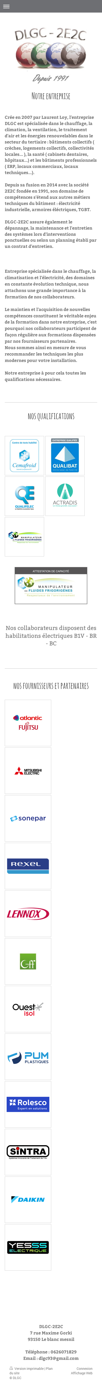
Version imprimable (29, 1368)
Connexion (85, 1368)
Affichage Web (82, 1373)
